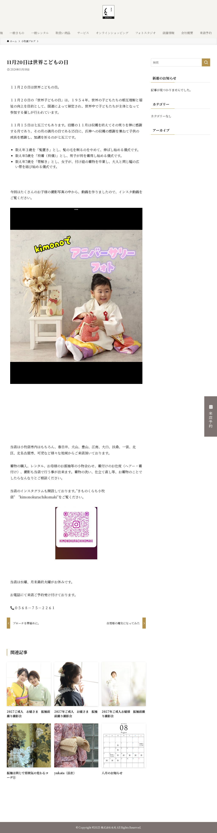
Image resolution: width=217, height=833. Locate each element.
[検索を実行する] (206, 62)
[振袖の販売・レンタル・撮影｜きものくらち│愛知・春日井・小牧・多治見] (108, 15)
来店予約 (210, 419)
